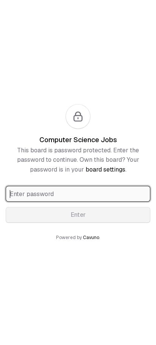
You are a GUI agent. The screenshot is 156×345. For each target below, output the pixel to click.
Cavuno (91, 238)
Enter (78, 215)
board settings (105, 169)
